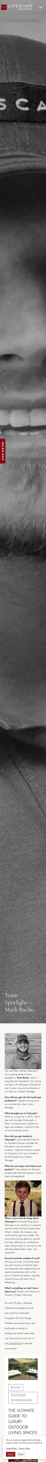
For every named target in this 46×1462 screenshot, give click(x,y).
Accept (10, 1454)
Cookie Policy (11, 1448)
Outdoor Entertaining (21, 1398)
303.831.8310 (3, 451)
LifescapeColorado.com (20, 1338)
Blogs (15, 1387)
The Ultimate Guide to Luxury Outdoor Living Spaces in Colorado (22, 1424)
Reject (21, 1454)
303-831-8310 (15, 1343)
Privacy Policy (24, 1448)
